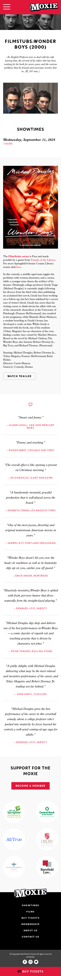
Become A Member (31, 785)
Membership (30, 924)
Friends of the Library (43, 260)
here (18, 267)
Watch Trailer (19, 376)
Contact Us (30, 936)
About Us (30, 930)
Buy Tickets (32, 971)
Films (30, 911)
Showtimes (30, 905)
